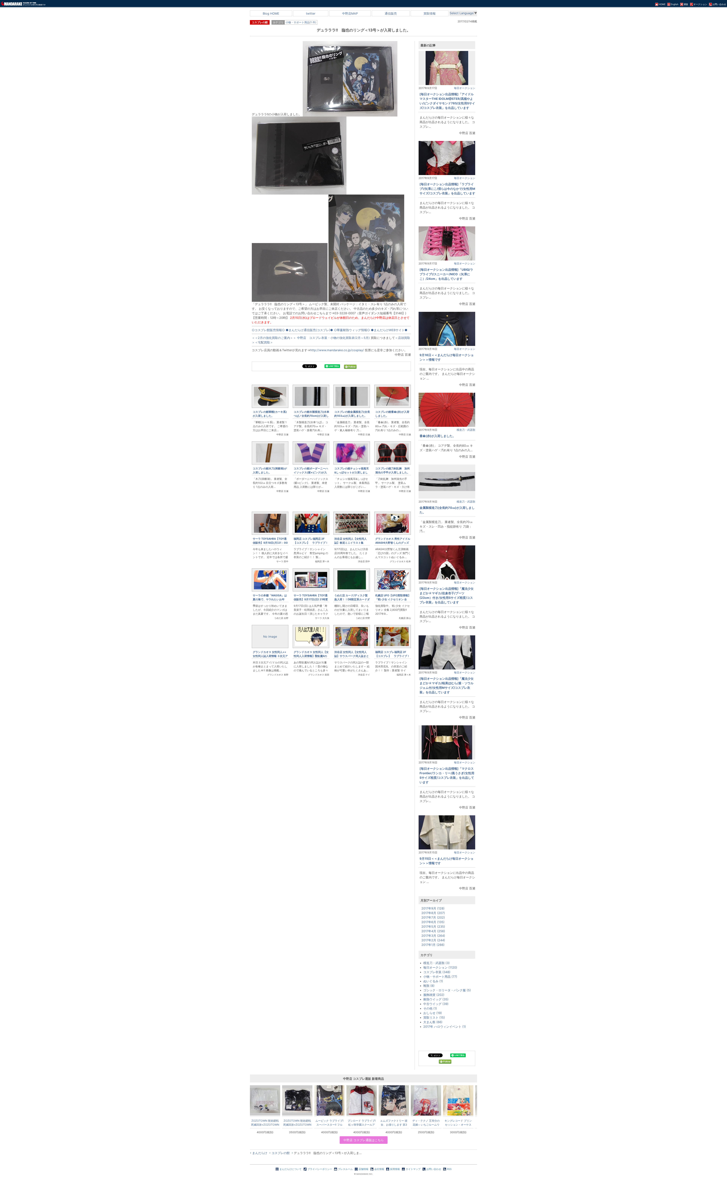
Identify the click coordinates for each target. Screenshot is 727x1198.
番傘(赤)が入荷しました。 (438, 436)
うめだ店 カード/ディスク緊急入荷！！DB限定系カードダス (352, 599)
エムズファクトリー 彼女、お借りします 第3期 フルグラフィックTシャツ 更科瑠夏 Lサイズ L (393, 1122)
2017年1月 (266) (433, 945)
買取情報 (430, 13)
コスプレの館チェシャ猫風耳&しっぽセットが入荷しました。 (351, 472)
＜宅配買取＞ (264, 342)
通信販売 (391, 13)
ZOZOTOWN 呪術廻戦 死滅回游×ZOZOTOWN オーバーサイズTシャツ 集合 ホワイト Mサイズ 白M (265, 1122)
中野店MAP (350, 13)
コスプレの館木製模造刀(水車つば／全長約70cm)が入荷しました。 (311, 415)
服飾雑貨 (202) (433, 995)
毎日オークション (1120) (440, 967)
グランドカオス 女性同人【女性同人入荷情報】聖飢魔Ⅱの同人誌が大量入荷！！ (311, 656)
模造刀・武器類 (466, 429)
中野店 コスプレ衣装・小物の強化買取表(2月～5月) (333, 338)
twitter (310, 13)
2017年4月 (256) (433, 931)
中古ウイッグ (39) (436, 1004)
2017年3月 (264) (433, 936)
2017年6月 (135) (433, 922)
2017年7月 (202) (433, 917)
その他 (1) (430, 1008)
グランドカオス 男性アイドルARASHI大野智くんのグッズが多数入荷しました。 (392, 542)
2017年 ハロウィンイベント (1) (444, 1026)
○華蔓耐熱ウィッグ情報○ (352, 330)
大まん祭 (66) (432, 1022)
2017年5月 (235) (433, 926)
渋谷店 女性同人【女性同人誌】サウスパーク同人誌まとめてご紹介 (351, 656)
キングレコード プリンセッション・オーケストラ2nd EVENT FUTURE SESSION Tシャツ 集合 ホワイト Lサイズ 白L (458, 1122)
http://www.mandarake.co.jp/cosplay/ (337, 350)
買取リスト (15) (434, 1017)
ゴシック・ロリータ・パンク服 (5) (447, 990)
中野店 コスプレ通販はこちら (363, 1140)
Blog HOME (271, 13)
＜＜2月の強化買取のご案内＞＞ (274, 338)
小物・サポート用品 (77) (440, 976)
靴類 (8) (428, 986)
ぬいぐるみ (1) (433, 981)
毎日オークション (464, 88)
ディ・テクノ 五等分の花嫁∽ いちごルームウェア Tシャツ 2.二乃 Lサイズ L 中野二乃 (426, 1122)
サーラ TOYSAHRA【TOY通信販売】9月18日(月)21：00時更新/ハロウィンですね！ (270, 542)
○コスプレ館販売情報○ (268, 330)
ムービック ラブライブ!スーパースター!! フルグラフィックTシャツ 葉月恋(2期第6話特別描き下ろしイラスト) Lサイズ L (329, 1122)
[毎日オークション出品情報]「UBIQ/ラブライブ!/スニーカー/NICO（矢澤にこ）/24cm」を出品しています (446, 274)
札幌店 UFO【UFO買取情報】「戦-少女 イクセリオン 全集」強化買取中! (393, 599)
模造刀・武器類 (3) (436, 963)
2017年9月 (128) (433, 908)
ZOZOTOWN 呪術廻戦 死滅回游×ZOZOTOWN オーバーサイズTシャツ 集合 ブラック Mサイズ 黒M (297, 1122)
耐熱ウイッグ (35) (436, 999)
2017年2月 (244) (433, 940)
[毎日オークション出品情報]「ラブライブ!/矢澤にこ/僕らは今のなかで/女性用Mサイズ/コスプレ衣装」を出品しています (447, 188)
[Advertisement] (331, 743)
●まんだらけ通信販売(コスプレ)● (309, 330)
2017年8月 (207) (433, 913)
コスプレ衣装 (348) (436, 972)
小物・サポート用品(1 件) (301, 22)
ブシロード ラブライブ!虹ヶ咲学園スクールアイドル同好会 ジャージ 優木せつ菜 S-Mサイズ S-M (362, 1122)
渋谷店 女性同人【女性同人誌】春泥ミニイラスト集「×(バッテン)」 (350, 542)
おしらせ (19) (432, 1013)
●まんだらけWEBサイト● (389, 330)
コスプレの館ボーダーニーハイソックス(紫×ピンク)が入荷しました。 (311, 472)
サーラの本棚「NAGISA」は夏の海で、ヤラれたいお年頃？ (270, 599)
